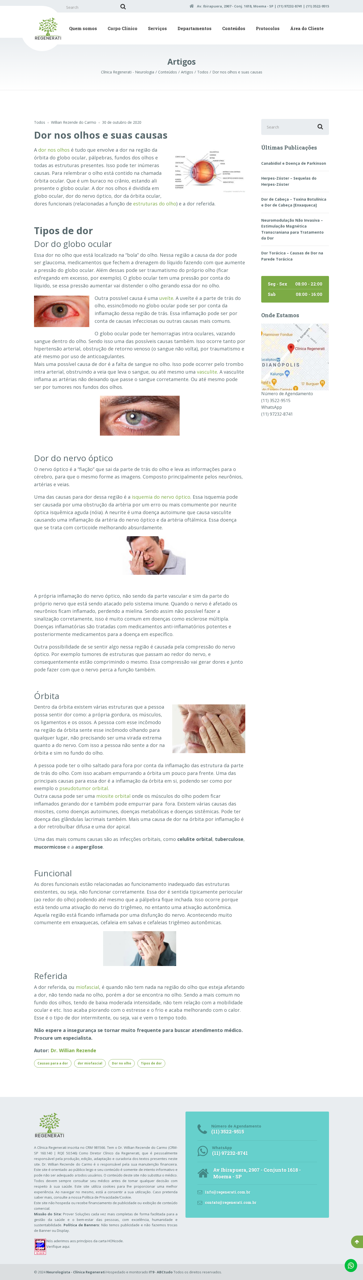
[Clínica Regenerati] (295, 357)
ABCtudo (165, 1272)
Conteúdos (233, 28)
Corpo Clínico (122, 28)
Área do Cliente (307, 28)
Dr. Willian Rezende (73, 1050)
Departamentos (195, 28)
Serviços (157, 28)
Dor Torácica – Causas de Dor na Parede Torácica (292, 255)
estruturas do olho (154, 203)
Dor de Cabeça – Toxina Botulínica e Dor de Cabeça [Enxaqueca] (293, 202)
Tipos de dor (151, 1063)
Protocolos (268, 28)
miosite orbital (113, 796)
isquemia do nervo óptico (161, 497)
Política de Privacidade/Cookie (106, 1197)
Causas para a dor (52, 1063)
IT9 (151, 1272)
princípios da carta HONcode (100, 1240)
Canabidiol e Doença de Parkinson (293, 163)
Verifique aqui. (58, 1246)
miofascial (87, 987)
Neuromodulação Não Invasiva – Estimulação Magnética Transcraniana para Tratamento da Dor (292, 229)
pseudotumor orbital (83, 788)
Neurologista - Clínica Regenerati (75, 1272)
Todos (39, 122)
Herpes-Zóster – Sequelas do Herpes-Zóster (288, 181)
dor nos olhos (54, 150)
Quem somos (83, 28)
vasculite (207, 372)
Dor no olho (121, 1063)
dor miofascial (90, 1063)
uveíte (166, 298)
